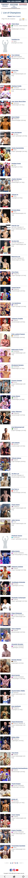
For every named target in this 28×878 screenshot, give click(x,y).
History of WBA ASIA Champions (14, 6)
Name (14, 16)
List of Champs (23, 5)
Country (18, 16)
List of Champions (12, 13)
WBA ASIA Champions (5, 5)
